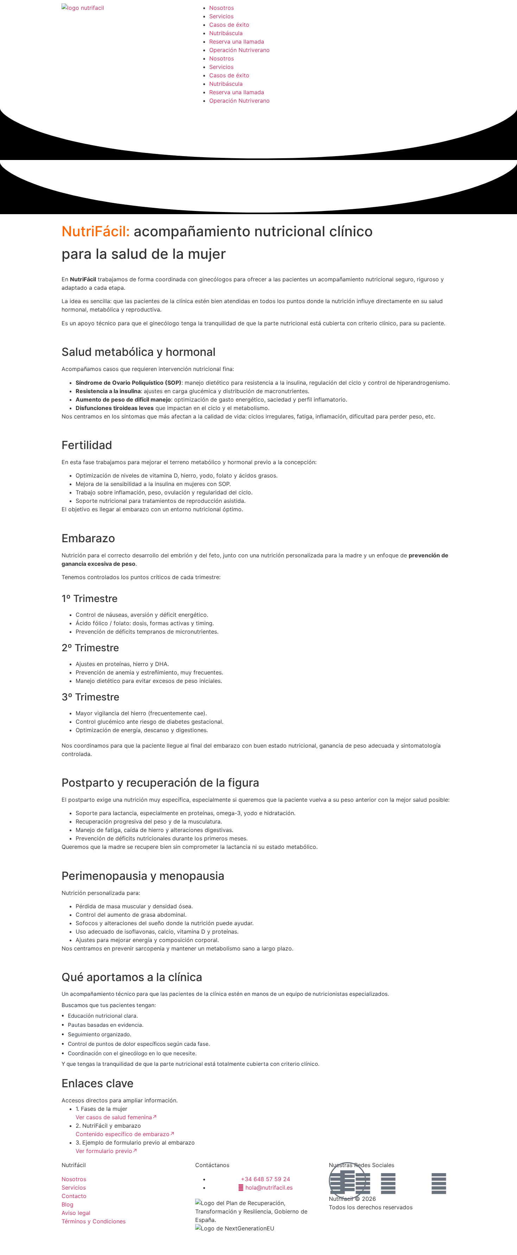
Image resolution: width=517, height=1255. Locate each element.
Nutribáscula (226, 33)
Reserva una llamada (236, 41)
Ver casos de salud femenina (116, 1117)
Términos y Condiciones (94, 1221)
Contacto (74, 1195)
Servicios (221, 16)
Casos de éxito (229, 24)
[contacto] (347, 1180)
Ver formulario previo (107, 1150)
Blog (68, 1204)
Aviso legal (76, 1212)
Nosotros (221, 7)
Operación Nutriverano (239, 49)
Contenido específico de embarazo (125, 1134)
